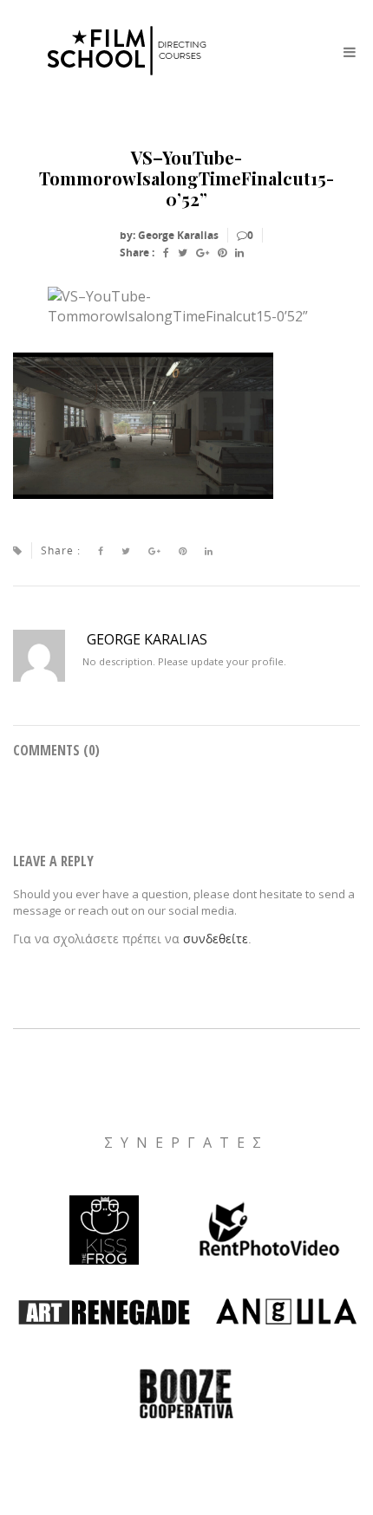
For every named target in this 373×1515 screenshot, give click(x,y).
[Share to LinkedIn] (239, 252)
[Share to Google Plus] (202, 252)
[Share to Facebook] (166, 252)
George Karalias (147, 639)
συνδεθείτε (215, 938)
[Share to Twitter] (182, 252)
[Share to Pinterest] (222, 252)
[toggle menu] (350, 52)
